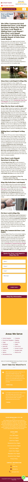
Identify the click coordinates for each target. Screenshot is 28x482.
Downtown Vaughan (8, 340)
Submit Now (14, 287)
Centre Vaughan (7, 338)
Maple (16, 344)
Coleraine (17, 338)
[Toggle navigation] (24, 9)
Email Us (15, 469)
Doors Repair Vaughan (15, 478)
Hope (4, 342)
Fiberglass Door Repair (14, 453)
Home (2, 11)
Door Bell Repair (14, 435)
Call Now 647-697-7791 (9, 9)
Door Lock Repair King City (18, 11)
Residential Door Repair (14, 443)
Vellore (4, 352)
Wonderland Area (7, 354)
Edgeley (17, 340)
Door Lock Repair (14, 438)
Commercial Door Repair (14, 445)
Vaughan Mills (18, 350)
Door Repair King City (8, 11)
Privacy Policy (14, 458)
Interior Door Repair (14, 451)
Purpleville (5, 348)
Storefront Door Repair (14, 456)
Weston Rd (18, 352)
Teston (4, 350)
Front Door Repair (14, 448)
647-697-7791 (15, 472)
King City (17, 342)
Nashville (5, 346)
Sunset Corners (19, 348)
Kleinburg (5, 344)
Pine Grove (18, 346)
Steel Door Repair (14, 440)
